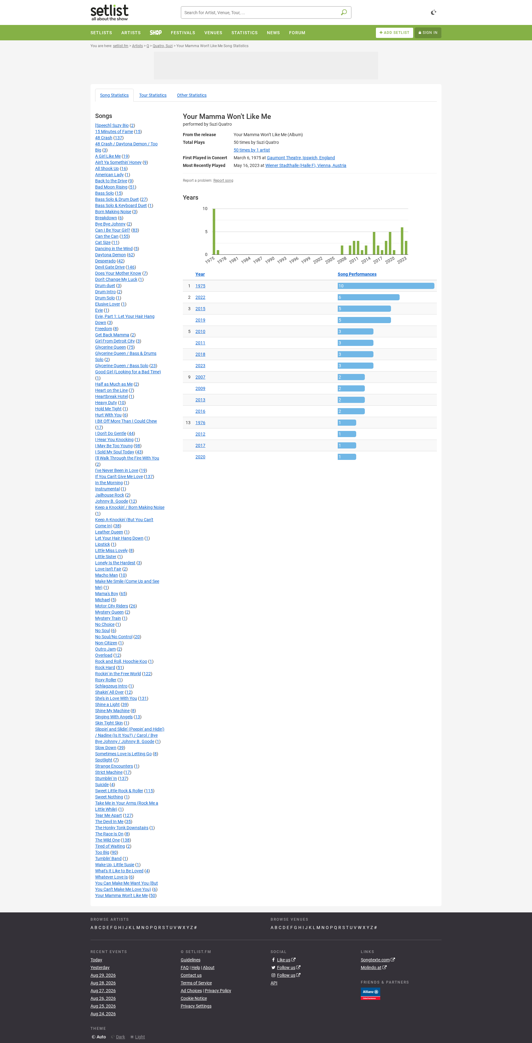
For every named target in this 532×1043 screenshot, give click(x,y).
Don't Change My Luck (116, 279)
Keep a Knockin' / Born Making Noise (129, 507)
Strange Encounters (114, 766)
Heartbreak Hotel (111, 396)
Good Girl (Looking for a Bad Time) (128, 371)
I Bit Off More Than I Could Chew (126, 421)
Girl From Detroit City (115, 341)
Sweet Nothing (109, 796)
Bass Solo (104, 193)
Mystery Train (108, 618)
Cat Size (103, 242)
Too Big (102, 852)
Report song (223, 180)
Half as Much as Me (114, 384)
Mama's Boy (106, 593)
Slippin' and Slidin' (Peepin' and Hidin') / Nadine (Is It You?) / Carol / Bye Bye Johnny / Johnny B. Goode (129, 735)
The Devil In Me (109, 821)
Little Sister (105, 556)
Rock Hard (105, 667)
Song (114, 95)
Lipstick (102, 544)
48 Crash (103, 137)
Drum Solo (105, 297)
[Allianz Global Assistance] (370, 993)
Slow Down (105, 747)
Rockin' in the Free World (118, 673)
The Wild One (107, 840)
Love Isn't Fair (108, 568)
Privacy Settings (196, 1006)
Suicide (102, 784)
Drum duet (105, 285)
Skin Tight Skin (109, 722)
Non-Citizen (106, 642)
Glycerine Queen (110, 347)
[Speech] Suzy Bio (112, 125)
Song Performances (357, 274)
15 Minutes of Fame (114, 131)
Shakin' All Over (109, 692)
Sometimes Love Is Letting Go (123, 753)
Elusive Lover (107, 304)
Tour (153, 95)
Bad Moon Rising (111, 187)
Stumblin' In (106, 778)
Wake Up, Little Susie (114, 864)
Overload (103, 655)
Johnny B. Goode (111, 501)
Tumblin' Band (108, 858)
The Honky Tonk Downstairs (121, 827)
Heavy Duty (106, 402)
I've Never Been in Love (116, 470)
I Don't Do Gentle (110, 433)
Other (192, 95)
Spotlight (103, 759)
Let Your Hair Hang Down (119, 538)
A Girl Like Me (108, 156)
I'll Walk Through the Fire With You (127, 458)
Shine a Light (107, 704)
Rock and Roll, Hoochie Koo (121, 661)
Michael (102, 599)
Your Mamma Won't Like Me (121, 895)
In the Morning (109, 482)
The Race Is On (109, 833)
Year (200, 274)
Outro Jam (105, 649)
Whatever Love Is (111, 877)
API (274, 982)
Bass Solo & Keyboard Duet (121, 205)
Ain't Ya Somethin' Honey (118, 162)
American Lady (109, 174)
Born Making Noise (113, 211)
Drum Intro (105, 291)
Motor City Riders (111, 605)
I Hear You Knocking (114, 439)
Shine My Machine (112, 710)
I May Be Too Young (114, 445)
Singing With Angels (114, 716)
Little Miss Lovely (111, 550)
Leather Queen (109, 532)
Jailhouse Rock (109, 495)
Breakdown (106, 217)
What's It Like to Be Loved (119, 870)
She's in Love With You (116, 698)
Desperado (105, 260)
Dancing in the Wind (114, 248)
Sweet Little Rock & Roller (119, 790)
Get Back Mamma (112, 334)
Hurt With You (108, 414)
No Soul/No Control (113, 636)
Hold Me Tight (108, 408)
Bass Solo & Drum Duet (117, 199)
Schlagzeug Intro (111, 686)
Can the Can (107, 236)
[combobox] (266, 12)
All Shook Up (107, 168)
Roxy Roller (105, 679)
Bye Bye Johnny (110, 223)
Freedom (103, 328)
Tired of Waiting (110, 846)
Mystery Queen (109, 612)
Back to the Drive (111, 180)
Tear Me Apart (108, 815)
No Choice (105, 624)
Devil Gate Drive (110, 267)
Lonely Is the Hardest (115, 562)
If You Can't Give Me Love (119, 476)
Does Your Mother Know (118, 273)
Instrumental (107, 488)
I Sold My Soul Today (114, 451)
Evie (99, 310)
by (252, 150)
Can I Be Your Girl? (112, 230)
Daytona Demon (110, 254)
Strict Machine (109, 772)
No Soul (102, 630)
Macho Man (106, 575)
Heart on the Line (111, 390)
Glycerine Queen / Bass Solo (121, 365)
